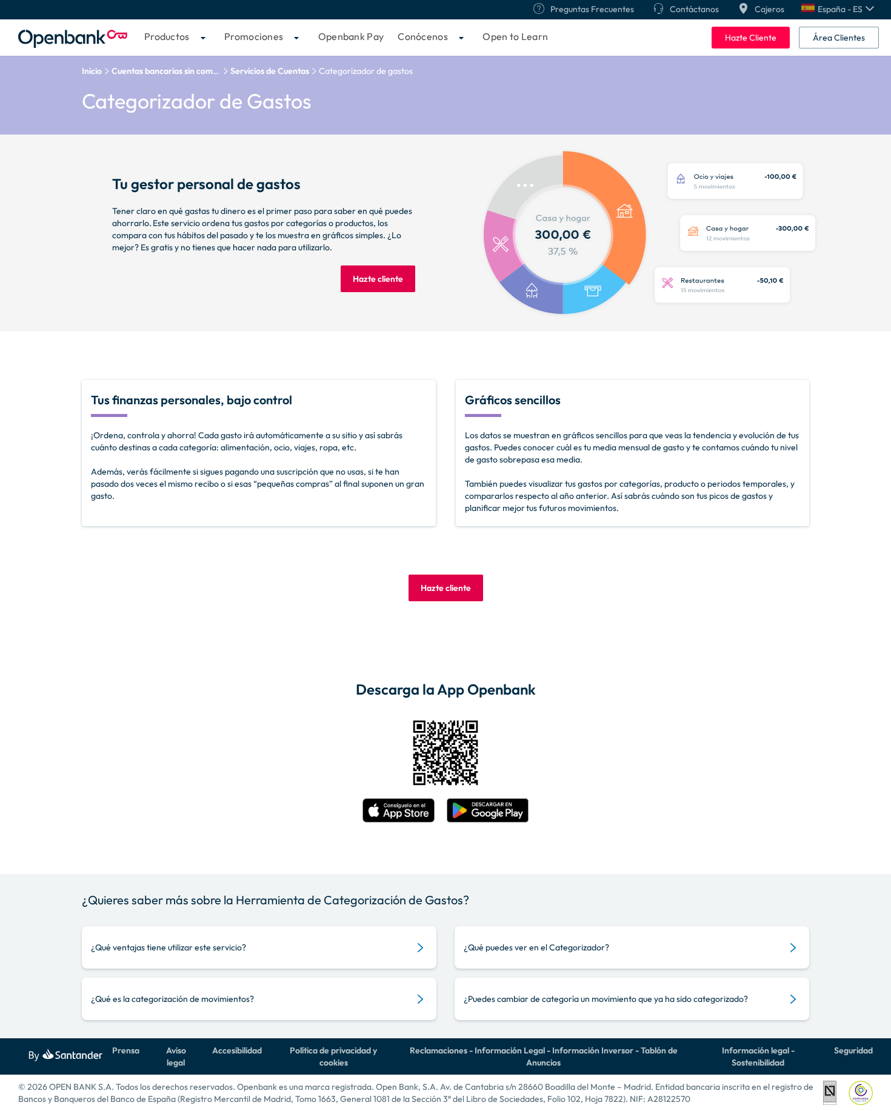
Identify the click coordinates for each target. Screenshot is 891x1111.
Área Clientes (839, 37)
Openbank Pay (351, 36)
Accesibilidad (237, 1050)
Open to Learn (515, 36)
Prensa (125, 1050)
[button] (837, 9)
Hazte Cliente (750, 37)
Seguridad (853, 1050)
